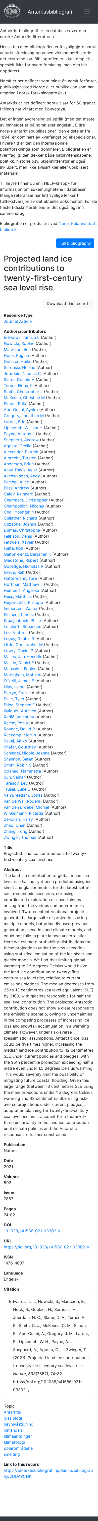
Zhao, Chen (14, 825)
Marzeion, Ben (17, 349)
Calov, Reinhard (18, 493)
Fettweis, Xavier (19, 542)
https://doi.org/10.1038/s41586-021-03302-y (46, 1246)
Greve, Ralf (14, 572)
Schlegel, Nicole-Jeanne (27, 752)
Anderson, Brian (19, 463)
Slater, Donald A (19, 379)
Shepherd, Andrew (21, 439)
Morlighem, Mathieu (22, 674)
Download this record (67, 303)
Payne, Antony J (19, 433)
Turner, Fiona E (18, 385)
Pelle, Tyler (14, 698)
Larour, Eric (14, 421)
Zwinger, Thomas (20, 837)
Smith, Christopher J (23, 391)
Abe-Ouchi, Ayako (21, 409)
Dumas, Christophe (22, 530)
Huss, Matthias (18, 596)
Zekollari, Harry (18, 819)
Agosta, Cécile (17, 445)
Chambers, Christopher (26, 499)
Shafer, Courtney (20, 746)
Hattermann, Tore (20, 578)
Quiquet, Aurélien (20, 710)
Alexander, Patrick (21, 451)
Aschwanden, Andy (22, 475)
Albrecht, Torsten (20, 457)
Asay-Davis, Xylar (20, 469)
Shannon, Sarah (18, 759)
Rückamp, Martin (20, 734)
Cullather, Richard (20, 518)
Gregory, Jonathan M (24, 415)
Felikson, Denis (18, 536)
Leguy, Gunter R (19, 638)
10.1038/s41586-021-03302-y (32, 1230)
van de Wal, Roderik (22, 801)
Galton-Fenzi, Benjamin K (27, 554)
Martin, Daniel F (19, 662)
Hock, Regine (16, 355)
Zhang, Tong (15, 831)
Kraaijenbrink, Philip (22, 620)
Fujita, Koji (13, 548)
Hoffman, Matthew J (23, 584)
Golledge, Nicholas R (23, 566)
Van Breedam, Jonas (23, 795)
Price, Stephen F (19, 704)
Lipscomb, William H (23, 427)
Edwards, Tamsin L (21, 337)
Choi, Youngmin (19, 512)
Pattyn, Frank (16, 692)
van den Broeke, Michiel (26, 807)
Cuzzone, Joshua (20, 524)
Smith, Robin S (17, 765)
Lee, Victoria (16, 632)
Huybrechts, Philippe (23, 602)
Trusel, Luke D (17, 789)
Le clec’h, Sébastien (22, 626)
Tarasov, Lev (16, 783)
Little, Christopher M (23, 644)
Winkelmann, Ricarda (23, 813)
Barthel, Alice (16, 481)
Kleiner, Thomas (19, 614)
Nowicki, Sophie (19, 343)
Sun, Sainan (15, 777)
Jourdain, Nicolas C (22, 373)
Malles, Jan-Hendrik (22, 656)
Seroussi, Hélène (19, 367)
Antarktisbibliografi (50, 12)
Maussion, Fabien (20, 668)
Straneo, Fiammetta (22, 771)
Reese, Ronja (16, 722)
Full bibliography (75, 243)
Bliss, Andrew (16, 487)
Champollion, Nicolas (24, 506)
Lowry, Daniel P (18, 650)
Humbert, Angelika (21, 590)
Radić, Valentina (19, 716)
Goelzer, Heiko (18, 361)
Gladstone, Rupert (21, 560)
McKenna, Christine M (24, 397)
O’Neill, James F (19, 680)
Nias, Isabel (14, 686)
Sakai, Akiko (15, 740)
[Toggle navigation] (87, 12)
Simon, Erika (15, 403)
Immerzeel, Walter (21, 608)
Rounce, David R (19, 728)
